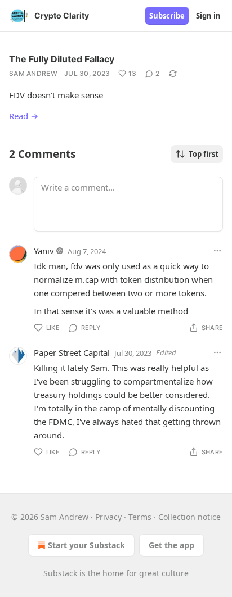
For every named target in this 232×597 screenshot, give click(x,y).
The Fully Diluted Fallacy (61, 59)
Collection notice (189, 517)
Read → (23, 115)
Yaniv (44, 250)
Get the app (171, 545)
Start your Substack (86, 545)
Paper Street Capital (72, 352)
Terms (139, 517)
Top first (203, 154)
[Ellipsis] (217, 251)
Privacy (108, 517)
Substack (60, 573)
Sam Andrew (33, 73)
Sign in (208, 16)
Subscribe (167, 16)
